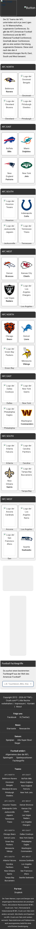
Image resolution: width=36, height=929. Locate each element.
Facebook (11, 717)
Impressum (20, 703)
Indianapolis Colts (9, 808)
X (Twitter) (24, 717)
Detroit (26, 337)
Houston (10, 222)
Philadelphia (9, 429)
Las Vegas (9, 299)
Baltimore (9, 90)
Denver (9, 274)
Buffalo (9, 150)
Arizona (9, 530)
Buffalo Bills (26, 778)
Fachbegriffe (18, 761)
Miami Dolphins (26, 782)
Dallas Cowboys (26, 834)
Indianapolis (26, 214)
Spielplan (10, 740)
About (19, 706)
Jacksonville (9, 245)
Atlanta (9, 464)
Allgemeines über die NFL (17, 754)
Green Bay (9, 369)
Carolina (26, 464)
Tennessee (27, 245)
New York (26, 174)
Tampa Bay (26, 492)
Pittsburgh (26, 120)
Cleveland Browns (9, 789)
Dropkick (18, 892)
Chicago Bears (10, 834)
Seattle (26, 548)
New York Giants (26, 838)
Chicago (9, 337)
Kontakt (31, 703)
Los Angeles (26, 308)
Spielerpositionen (24, 757)
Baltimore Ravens (9, 778)
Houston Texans (9, 805)
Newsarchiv (24, 728)
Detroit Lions (9, 838)
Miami (26, 150)
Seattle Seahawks (26, 878)
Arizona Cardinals (26, 860)
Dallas (9, 404)
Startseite (11, 728)
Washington (27, 422)
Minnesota (26, 362)
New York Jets (26, 792)
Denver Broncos (26, 805)
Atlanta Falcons (9, 860)
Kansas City (26, 274)
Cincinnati (26, 97)
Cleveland (9, 120)
